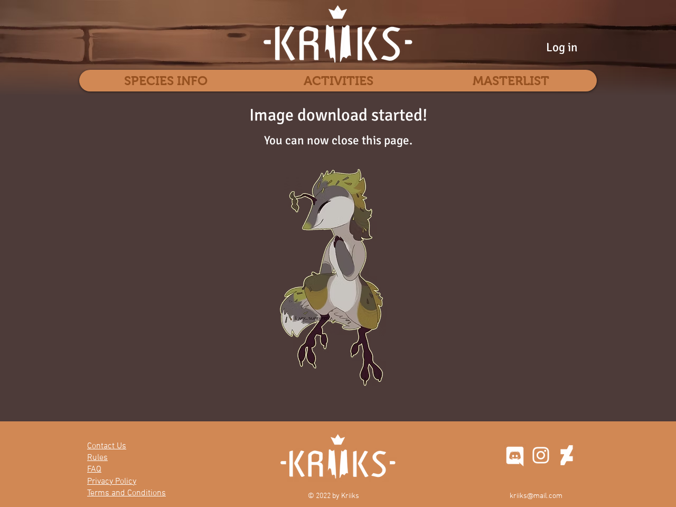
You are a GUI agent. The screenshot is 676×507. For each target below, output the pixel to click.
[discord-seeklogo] (515, 455)
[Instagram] (541, 455)
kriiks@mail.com (536, 496)
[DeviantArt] (567, 455)
